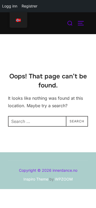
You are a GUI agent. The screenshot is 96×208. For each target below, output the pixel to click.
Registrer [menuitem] (29, 6)
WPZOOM (64, 179)
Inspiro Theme (35, 179)
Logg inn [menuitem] (9, 6)
